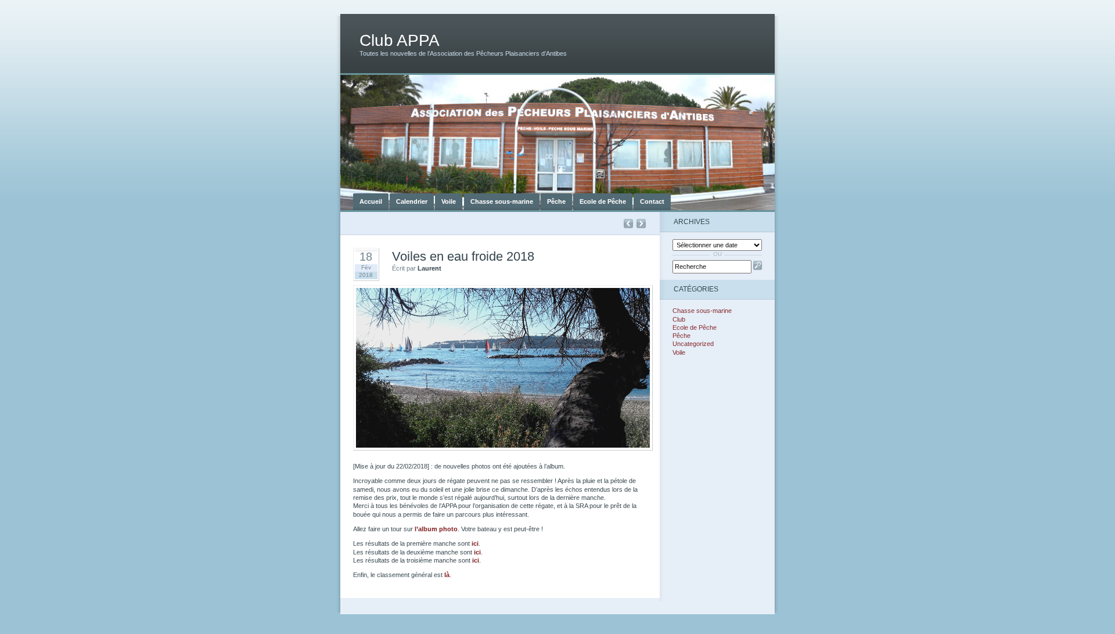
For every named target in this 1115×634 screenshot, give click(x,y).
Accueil (370, 201)
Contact (652, 201)
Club (678, 319)
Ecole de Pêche (603, 201)
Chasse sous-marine (501, 201)
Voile (448, 201)
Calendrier (411, 201)
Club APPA (399, 40)
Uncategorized (693, 343)
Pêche (556, 201)
